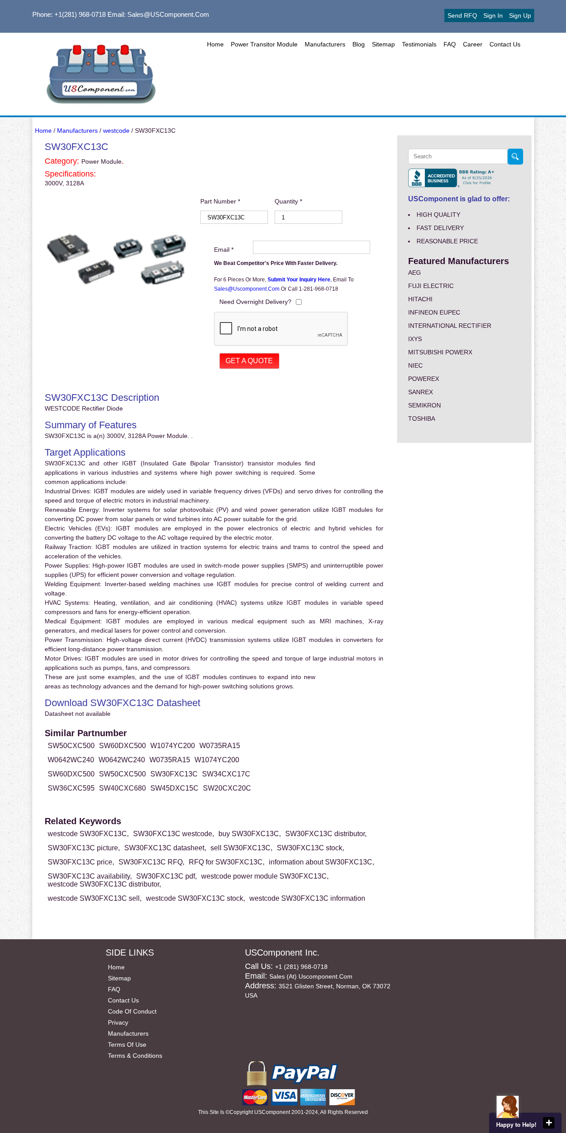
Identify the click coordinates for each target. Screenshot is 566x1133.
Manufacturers (325, 44)
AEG (414, 272)
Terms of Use (127, 1044)
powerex (423, 378)
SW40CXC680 (122, 788)
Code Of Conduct (132, 1011)
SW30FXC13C (174, 774)
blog (358, 44)
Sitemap (383, 44)
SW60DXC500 (122, 745)
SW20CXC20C (227, 788)
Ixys (415, 338)
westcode (116, 130)
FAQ (450, 44)
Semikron (424, 405)
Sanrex (420, 392)
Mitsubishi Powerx (440, 352)
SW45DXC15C (174, 788)
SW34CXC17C (226, 774)
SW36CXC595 (71, 788)
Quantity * (288, 201)
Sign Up (520, 15)
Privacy (118, 1022)
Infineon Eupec (434, 312)
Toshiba (421, 418)
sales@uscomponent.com (247, 289)
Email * (223, 249)
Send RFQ (462, 15)
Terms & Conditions (135, 1055)
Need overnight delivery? (255, 301)
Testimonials (419, 44)
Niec (415, 365)
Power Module (101, 161)
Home (215, 44)
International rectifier (449, 325)
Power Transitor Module (264, 44)
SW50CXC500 (71, 745)
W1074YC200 (172, 745)
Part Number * (220, 201)
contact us (505, 44)
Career (472, 44)
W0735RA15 (219, 745)
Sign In (493, 15)
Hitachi (420, 299)
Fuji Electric (431, 285)
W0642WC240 (71, 760)
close (549, 1123)
